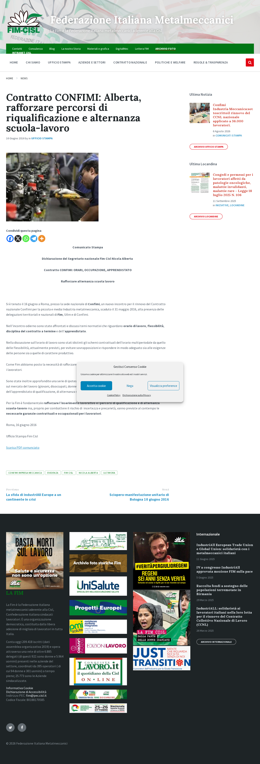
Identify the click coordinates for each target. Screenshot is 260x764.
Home (9, 78)
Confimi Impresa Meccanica (25, 472)
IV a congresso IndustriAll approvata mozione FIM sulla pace (224, 569)
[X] (18, 238)
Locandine (237, 205)
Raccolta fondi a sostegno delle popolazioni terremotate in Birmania (222, 590)
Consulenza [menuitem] (36, 48)
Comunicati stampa (229, 135)
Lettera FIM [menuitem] (142, 48)
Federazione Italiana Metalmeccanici (141, 19)
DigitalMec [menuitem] (122, 48)
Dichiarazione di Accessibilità (26, 692)
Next (165, 489)
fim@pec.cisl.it (36, 695)
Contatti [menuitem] (17, 48)
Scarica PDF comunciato (22, 447)
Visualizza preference (163, 386)
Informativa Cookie (19, 688)
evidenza (52, 472)
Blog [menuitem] (52, 48)
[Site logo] (25, 36)
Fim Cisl (68, 472)
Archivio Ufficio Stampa (208, 146)
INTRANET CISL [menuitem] (21, 53)
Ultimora (109, 472)
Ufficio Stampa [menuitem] (59, 62)
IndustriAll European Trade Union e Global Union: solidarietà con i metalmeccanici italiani (224, 549)
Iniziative (222, 205)
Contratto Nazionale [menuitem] (130, 62)
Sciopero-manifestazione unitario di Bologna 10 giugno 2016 (139, 497)
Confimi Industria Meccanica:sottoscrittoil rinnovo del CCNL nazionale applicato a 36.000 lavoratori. (233, 115)
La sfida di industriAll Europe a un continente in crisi (33, 497)
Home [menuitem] (14, 62)
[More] (41, 238)
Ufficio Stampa (42, 138)
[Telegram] (33, 238)
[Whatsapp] (25, 238)
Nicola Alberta (88, 472)
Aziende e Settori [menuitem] (91, 62)
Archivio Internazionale (216, 641)
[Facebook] (10, 238)
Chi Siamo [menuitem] (33, 62)
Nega (130, 386)
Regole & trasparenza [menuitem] (211, 62)
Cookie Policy (113, 395)
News (24, 78)
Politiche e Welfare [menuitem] (170, 62)
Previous (12, 489)
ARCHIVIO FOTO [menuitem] (165, 48)
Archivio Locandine (206, 216)
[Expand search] (250, 62)
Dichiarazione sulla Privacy (136, 395)
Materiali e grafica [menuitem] (98, 48)
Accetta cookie (96, 386)
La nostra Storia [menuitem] (71, 48)
